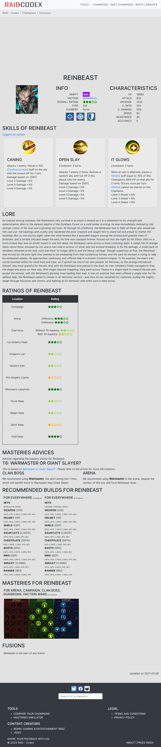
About (130, 742)
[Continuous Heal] (17, 169)
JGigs (17, 732)
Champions (100, 4)
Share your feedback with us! (28, 738)
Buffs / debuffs (146, 4)
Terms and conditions (130, 713)
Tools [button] (84, 4)
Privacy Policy (124, 717)
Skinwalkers (90, 98)
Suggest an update (13, 134)
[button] (13, 605)
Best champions (122, 4)
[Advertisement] (80, 50)
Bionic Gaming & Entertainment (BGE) (39, 728)
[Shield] (115, 175)
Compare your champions (32, 713)
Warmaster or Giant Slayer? (39, 469)
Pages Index (145, 742)
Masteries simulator (28, 717)
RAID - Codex (11, 12)
